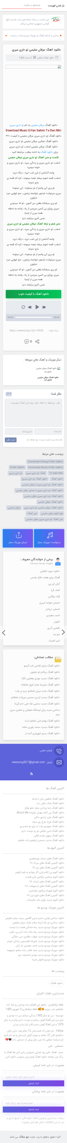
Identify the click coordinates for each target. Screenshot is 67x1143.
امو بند (56, 634)
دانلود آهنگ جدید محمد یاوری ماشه (41, 727)
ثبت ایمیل (34, 1083)
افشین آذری (53, 628)
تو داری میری (17, 125)
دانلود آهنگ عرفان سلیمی (50, 502)
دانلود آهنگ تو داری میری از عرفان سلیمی (42, 485)
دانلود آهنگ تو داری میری (34, 479)
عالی (55, 1046)
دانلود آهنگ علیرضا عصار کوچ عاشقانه (40, 685)
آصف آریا (55, 590)
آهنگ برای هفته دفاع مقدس (45, 577)
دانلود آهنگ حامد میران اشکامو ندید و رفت (37, 691)
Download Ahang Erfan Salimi (45, 462)
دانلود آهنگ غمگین (45, 58)
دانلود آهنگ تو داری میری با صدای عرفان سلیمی (39, 490)
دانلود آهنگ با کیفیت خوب (33, 294)
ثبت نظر (11, 440)
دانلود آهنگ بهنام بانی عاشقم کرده (42, 721)
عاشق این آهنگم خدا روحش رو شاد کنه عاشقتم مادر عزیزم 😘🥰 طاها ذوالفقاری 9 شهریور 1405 (34, 1007)
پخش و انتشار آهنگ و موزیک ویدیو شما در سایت (34, 36)
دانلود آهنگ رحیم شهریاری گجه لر (42, 733)
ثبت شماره (34, 1110)
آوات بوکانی (54, 596)
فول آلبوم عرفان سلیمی (52, 513)
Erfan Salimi (17, 467)
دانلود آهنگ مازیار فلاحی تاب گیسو (42, 666)
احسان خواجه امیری (49, 603)
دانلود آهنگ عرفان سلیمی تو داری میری (36, 50)
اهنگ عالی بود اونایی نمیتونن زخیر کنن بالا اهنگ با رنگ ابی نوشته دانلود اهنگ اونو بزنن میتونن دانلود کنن (33, 1054)
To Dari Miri (56, 473)
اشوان (57, 622)
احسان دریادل (53, 609)
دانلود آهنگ (47, 152)
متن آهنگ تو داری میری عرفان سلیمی (44, 519)
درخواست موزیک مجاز (49, 542)
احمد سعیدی (53, 615)
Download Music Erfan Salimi (45, 467)
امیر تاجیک (54, 641)
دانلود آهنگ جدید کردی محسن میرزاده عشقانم (35, 697)
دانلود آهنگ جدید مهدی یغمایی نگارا (41, 678)
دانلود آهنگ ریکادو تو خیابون (45, 672)
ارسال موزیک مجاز (18, 542)
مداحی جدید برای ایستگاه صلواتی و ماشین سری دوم (35, 712)
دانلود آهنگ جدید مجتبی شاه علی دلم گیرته (37, 704)
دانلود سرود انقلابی (50, 571)
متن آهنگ (32, 513)
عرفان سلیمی (37, 125)
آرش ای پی (54, 584)
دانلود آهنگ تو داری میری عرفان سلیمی (43, 496)
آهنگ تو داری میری (35, 473)
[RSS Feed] (33, 774)
